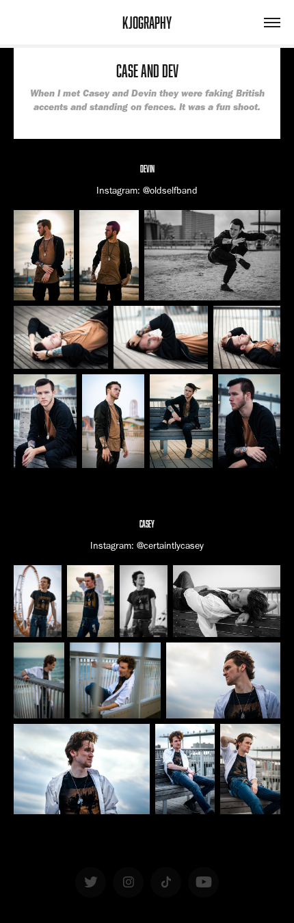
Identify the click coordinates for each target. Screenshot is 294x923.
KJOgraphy (147, 22)
